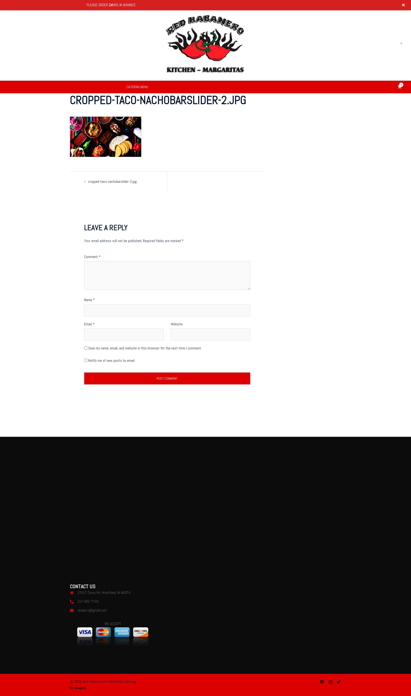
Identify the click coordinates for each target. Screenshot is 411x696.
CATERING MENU (137, 87)
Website (177, 324)
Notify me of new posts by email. (111, 360)
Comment (92, 256)
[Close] (403, 5)
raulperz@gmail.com (92, 610)
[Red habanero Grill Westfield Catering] (205, 44)
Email (89, 324)
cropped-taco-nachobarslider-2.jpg (112, 181)
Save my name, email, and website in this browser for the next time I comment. (145, 348)
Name (89, 299)
